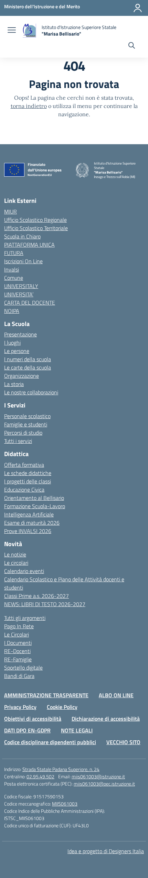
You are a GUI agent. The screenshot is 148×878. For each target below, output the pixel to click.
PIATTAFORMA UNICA (29, 244)
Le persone (16, 351)
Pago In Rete (19, 626)
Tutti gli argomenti (24, 618)
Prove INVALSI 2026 (27, 531)
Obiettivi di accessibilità (32, 718)
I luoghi (12, 342)
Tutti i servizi (18, 441)
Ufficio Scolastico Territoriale (36, 228)
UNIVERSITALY (21, 286)
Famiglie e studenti (25, 424)
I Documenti (18, 643)
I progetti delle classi (27, 481)
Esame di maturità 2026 (32, 523)
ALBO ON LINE (116, 695)
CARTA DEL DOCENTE (29, 302)
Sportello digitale (23, 667)
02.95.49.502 (40, 776)
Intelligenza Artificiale (29, 514)
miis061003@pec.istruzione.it (104, 783)
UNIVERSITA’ (18, 294)
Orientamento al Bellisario (34, 498)
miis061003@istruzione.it (98, 776)
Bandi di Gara (19, 676)
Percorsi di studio (23, 432)
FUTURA (13, 253)
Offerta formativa (24, 465)
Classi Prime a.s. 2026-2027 (36, 596)
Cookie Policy (62, 707)
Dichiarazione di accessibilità (106, 718)
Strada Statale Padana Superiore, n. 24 (60, 769)
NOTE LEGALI (77, 730)
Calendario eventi (24, 571)
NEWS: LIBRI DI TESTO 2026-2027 (44, 604)
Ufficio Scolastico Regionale (35, 220)
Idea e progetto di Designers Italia (105, 851)
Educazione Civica (24, 489)
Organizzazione (21, 376)
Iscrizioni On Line (23, 261)
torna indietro (29, 105)
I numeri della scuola (27, 359)
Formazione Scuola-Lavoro (34, 506)
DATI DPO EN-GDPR (27, 730)
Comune (13, 278)
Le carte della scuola (27, 367)
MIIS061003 (64, 803)
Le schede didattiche (27, 473)
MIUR (10, 211)
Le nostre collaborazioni (31, 392)
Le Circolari (16, 634)
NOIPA (11, 311)
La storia (14, 384)
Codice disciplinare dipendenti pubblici (50, 742)
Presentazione (20, 334)
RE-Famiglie (18, 659)
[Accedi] (137, 7)
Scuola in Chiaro (22, 236)
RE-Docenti (17, 651)
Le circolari (16, 563)
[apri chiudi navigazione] (12, 31)
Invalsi (11, 269)
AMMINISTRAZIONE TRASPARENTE (46, 695)
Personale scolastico (27, 416)
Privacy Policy (20, 707)
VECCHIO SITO (123, 742)
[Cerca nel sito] (131, 46)
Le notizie (15, 554)
